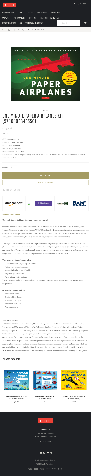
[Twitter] (48, 453)
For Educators (19, 18)
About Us (32, 18)
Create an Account (41, 460)
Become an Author (9, 23)
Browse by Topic (8, 12)
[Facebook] (41, 453)
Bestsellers (55, 12)
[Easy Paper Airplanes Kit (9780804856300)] (45, 380)
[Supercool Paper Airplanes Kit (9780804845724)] (16, 380)
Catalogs (6, 18)
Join (79, 3)
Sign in (85, 3)
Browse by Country (26, 12)
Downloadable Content (34, 23)
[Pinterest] (51, 453)
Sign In (52, 460)
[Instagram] (44, 453)
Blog (20, 23)
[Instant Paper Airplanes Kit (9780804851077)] (74, 380)
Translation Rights (47, 18)
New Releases (42, 12)
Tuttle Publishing (47, 464)
